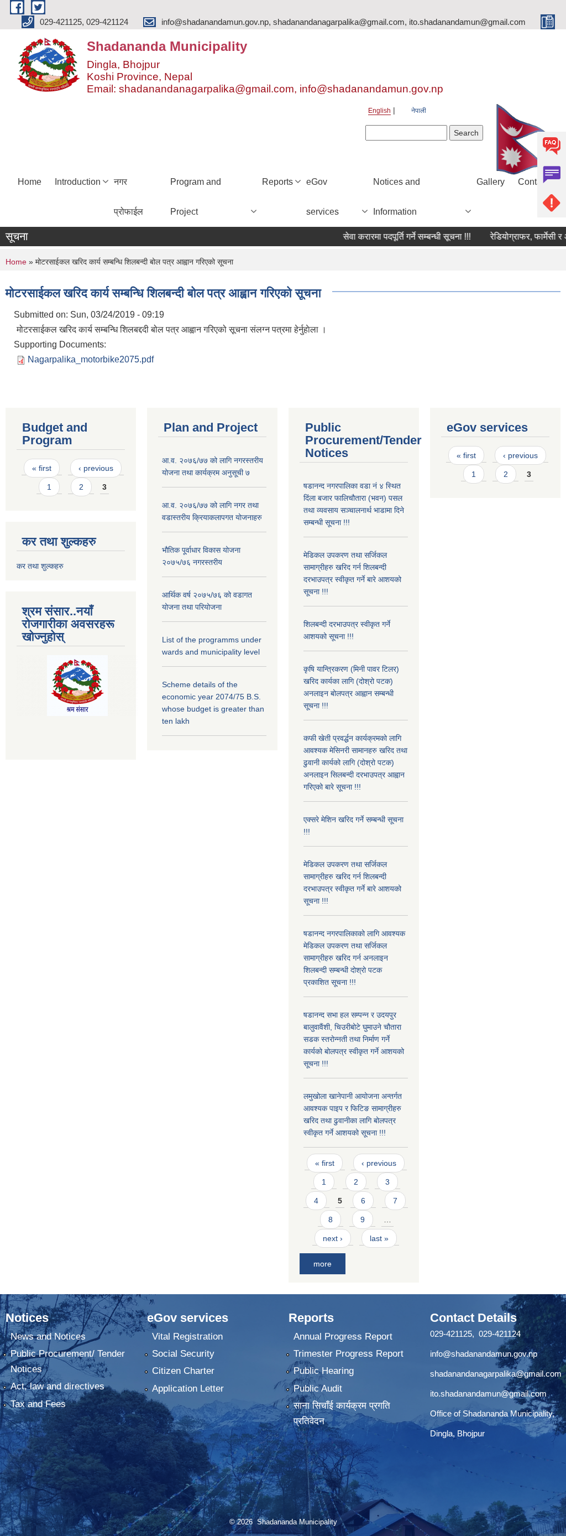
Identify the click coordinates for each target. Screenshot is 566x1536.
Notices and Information (396, 196)
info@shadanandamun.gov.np (483, 1353)
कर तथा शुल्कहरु (40, 566)
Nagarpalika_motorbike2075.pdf (91, 359)
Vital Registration (187, 1336)
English (379, 111)
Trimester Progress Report (348, 1353)
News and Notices (48, 1336)
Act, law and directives (57, 1386)
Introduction (78, 181)
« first (41, 468)
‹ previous (95, 468)
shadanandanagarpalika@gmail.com (496, 1373)
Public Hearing (324, 1371)
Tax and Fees (38, 1404)
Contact (533, 181)
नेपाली (418, 111)
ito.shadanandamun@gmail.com (488, 1393)
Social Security (183, 1353)
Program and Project (195, 196)
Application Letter (188, 1388)
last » (379, 1238)
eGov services (322, 196)
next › (333, 1238)
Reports (277, 181)
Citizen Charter (183, 1371)
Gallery (490, 181)
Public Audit (318, 1388)
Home (29, 181)
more (322, 1263)
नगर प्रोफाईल (128, 196)
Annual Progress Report (343, 1336)
